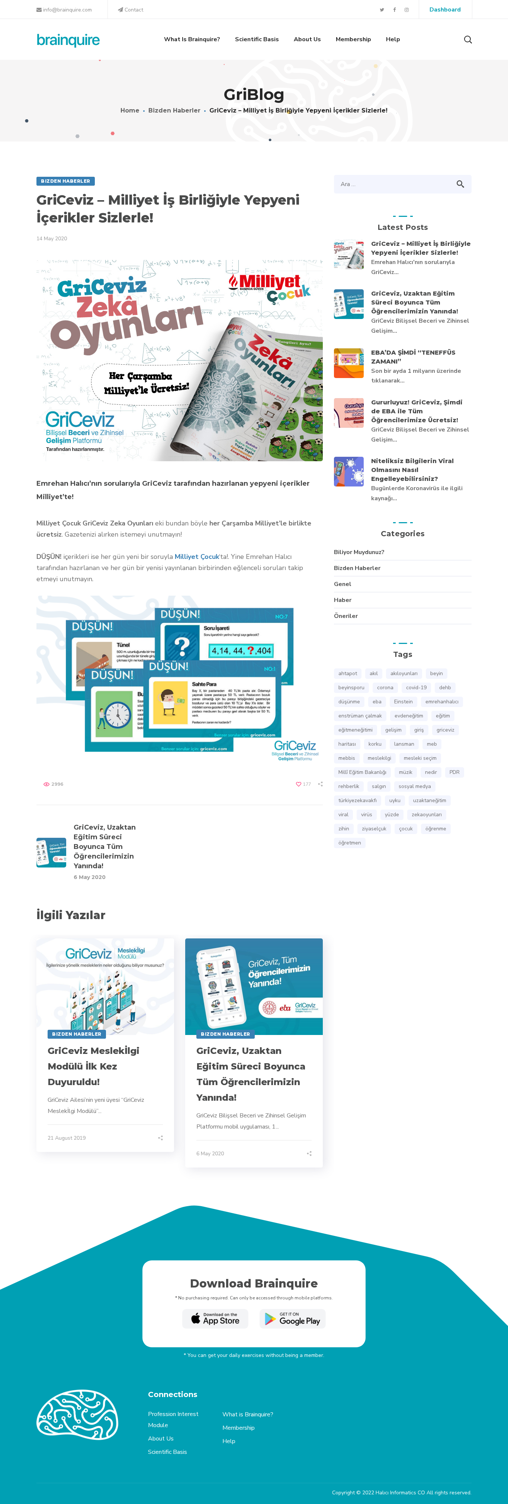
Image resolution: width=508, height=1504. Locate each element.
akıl (374, 673)
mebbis (346, 758)
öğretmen (349, 842)
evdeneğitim (409, 715)
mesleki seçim (420, 758)
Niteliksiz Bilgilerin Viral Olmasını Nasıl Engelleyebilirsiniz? (412, 470)
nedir (431, 772)
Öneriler (346, 616)
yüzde (392, 814)
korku (375, 744)
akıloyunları (404, 673)
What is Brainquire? (247, 1414)
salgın (379, 786)
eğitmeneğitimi (355, 729)
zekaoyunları (427, 814)
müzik (405, 772)
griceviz (445, 729)
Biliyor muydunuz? (359, 552)
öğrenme (435, 828)
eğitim (443, 715)
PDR (455, 772)
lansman (404, 744)
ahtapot (347, 673)
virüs (366, 814)
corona (385, 687)
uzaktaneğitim (429, 800)
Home (129, 110)
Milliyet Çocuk (197, 556)
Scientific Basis (167, 1452)
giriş (419, 729)
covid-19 (416, 687)
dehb (445, 687)
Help (228, 1441)
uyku (395, 800)
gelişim (393, 729)
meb (432, 744)
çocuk (406, 828)
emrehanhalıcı (442, 701)
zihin (343, 828)
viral (343, 814)
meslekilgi (379, 758)
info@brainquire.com (67, 9)
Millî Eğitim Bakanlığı (362, 772)
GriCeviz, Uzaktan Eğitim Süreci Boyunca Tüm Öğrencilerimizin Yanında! (414, 302)
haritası (347, 744)
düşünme (349, 701)
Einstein (403, 701)
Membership (238, 1428)
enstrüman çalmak (360, 715)
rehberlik (348, 786)
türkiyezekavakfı (357, 800)
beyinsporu (351, 687)
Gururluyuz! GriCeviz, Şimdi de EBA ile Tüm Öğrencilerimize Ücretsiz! (417, 411)
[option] (105, 1045)
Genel (342, 584)
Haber (342, 600)
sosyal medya (415, 786)
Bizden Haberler (174, 110)
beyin (436, 673)
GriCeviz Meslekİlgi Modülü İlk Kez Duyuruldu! (93, 1066)
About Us (161, 1439)
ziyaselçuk (374, 828)
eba (377, 701)
